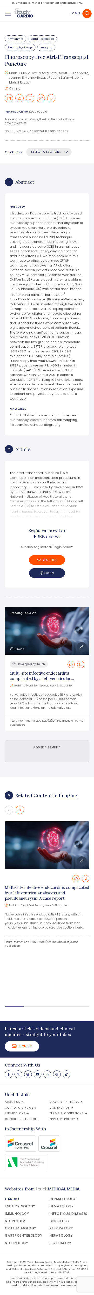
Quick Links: (14, 152)
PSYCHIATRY (60, 1243)
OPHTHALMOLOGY (20, 1228)
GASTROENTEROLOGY (23, 1235)
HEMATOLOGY (61, 1206)
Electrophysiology (20, 47)
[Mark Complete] (19, 98)
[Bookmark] (30, 98)
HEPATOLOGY (61, 1235)
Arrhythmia (15, 39)
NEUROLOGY (15, 1221)
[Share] (9, 98)
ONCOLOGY (59, 1221)
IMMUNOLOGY (17, 1213)
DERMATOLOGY (62, 1199)
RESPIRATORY (61, 1228)
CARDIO (12, 1199)
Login (75, 13)
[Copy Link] (41, 98)
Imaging (46, 47)
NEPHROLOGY (16, 1243)
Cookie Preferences (22, 1119)
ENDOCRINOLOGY (20, 1206)
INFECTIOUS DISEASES (68, 1213)
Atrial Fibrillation (42, 39)
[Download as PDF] (51, 98)
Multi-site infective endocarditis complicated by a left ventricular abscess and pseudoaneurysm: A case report (47, 893)
